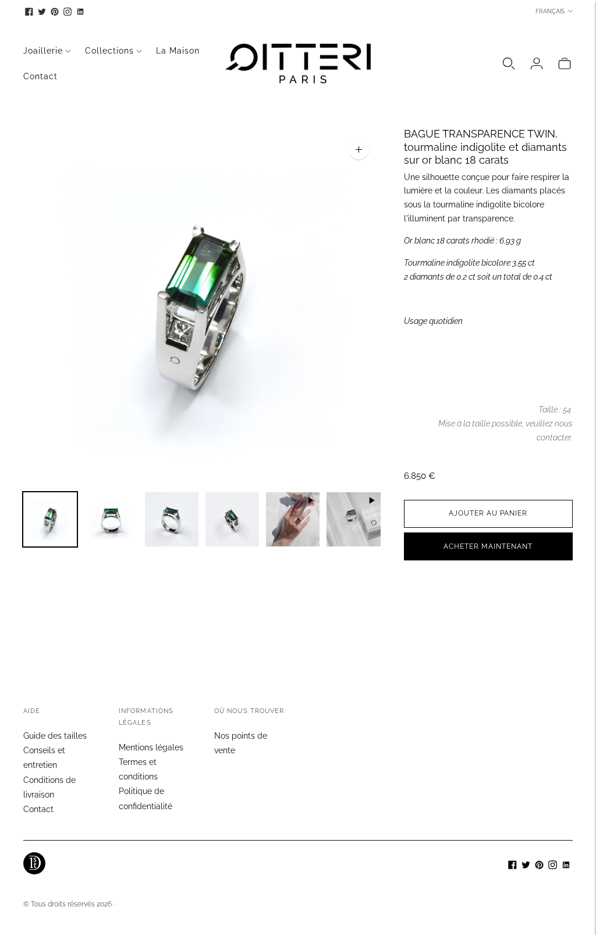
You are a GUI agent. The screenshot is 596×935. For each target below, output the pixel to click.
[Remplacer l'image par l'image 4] (232, 519)
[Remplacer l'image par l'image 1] (50, 519)
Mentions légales (151, 747)
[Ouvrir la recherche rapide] (509, 63)
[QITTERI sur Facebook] (29, 12)
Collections (109, 50)
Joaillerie (43, 50)
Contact (40, 76)
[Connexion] (536, 63)
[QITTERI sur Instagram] (67, 12)
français (550, 11)
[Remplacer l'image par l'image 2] (110, 519)
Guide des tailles (55, 735)
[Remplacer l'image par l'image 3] (171, 519)
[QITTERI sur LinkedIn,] (80, 12)
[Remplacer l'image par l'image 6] (353, 519)
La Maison (178, 50)
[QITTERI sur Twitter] (42, 12)
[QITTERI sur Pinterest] (55, 12)
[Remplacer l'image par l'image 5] (293, 519)
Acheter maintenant (488, 546)
